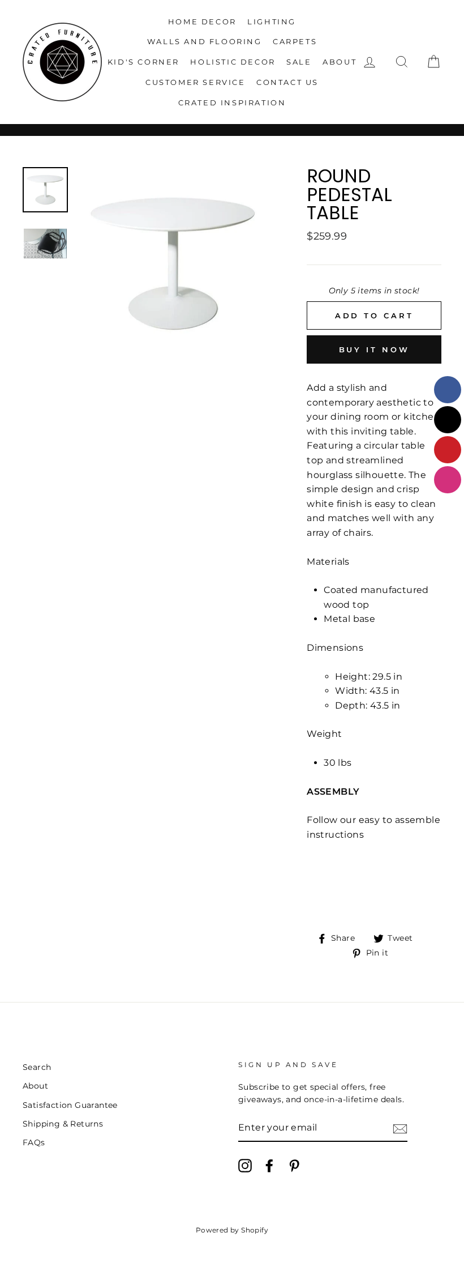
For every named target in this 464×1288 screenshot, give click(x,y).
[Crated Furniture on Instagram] (245, 1165)
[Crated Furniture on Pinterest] (294, 1165)
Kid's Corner (143, 61)
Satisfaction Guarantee (70, 1105)
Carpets (295, 41)
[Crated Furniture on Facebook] (269, 1165)
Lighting (271, 21)
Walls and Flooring (204, 41)
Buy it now (374, 349)
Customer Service (195, 82)
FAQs (34, 1142)
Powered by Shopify (232, 1230)
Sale (298, 61)
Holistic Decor (232, 61)
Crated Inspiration (232, 102)
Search (37, 1067)
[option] (172, 263)
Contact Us (287, 82)
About (339, 61)
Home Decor (202, 21)
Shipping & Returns (63, 1123)
